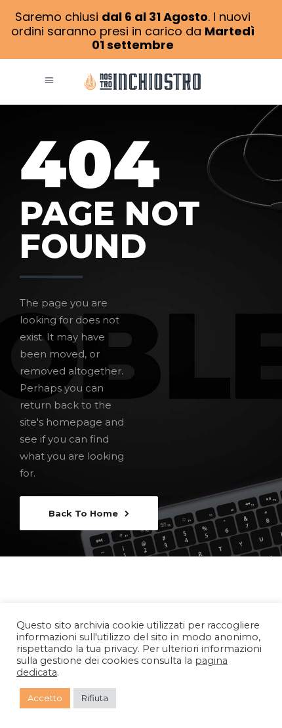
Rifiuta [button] (94, 698)
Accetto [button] (45, 698)
